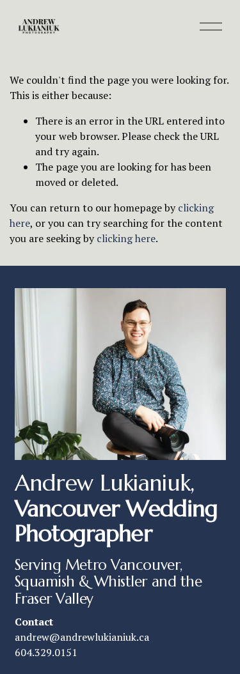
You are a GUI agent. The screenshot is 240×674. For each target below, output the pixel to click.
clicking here (126, 238)
